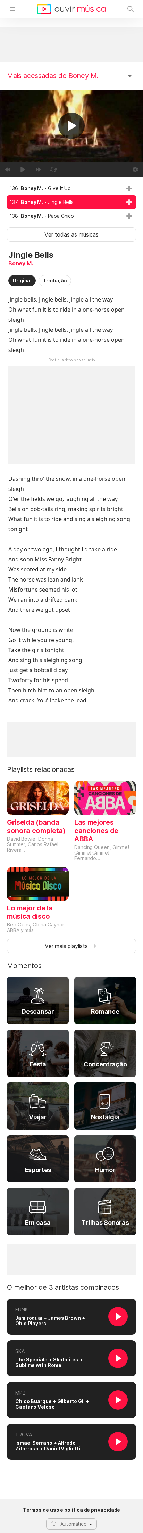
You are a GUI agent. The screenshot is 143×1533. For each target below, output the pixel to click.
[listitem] (71, 188)
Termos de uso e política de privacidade (71, 1510)
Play (71, 126)
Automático (73, 1524)
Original (22, 280)
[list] (71, 202)
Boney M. (20, 263)
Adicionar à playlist (129, 188)
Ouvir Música (71, 9)
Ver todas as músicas (71, 234)
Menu (12, 9)
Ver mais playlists (66, 945)
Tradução (55, 280)
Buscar (130, 9)
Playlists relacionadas (41, 769)
